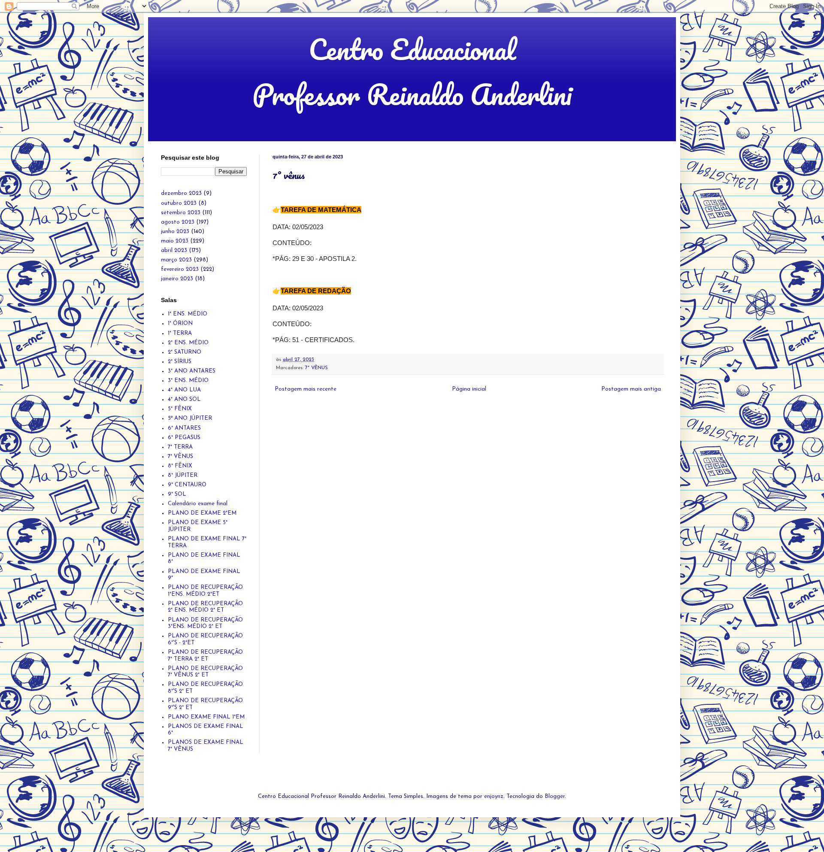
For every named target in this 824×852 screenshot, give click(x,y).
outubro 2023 (179, 203)
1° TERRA (180, 333)
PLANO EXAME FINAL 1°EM (206, 717)
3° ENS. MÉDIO (188, 380)
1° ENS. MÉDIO (187, 314)
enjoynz (493, 796)
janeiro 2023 (177, 279)
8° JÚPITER (182, 475)
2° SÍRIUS (179, 361)
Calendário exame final (197, 503)
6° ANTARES (184, 428)
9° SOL (177, 494)
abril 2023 (174, 250)
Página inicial (469, 389)
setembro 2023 (180, 212)
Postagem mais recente (305, 389)
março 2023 (176, 260)
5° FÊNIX (180, 409)
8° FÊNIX (180, 466)
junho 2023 (175, 231)
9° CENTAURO (187, 485)
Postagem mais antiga (631, 389)
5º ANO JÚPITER (190, 418)
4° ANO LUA (184, 390)
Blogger (555, 796)
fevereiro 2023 (180, 269)
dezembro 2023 (181, 193)
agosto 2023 (177, 222)
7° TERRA (180, 447)
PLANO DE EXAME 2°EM (202, 513)
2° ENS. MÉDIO (188, 343)
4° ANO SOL (184, 399)
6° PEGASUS (184, 437)
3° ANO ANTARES (191, 371)
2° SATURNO (184, 352)
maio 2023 (174, 241)
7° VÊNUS (316, 367)
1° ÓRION (180, 323)
